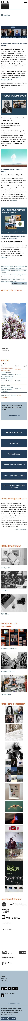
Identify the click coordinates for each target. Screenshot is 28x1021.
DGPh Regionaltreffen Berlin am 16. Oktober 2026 (7, 381)
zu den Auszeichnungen (21, 529)
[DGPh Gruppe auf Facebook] (2, 997)
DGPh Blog (5, 614)
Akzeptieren (4, 1018)
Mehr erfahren (12, 68)
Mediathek (4, 591)
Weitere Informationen (7, 1014)
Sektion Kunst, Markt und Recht (14, 476)
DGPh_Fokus (5, 568)
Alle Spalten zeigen (6, 364)
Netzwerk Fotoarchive (9, 648)
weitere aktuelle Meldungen (19, 283)
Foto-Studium (6, 694)
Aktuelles (5, 15)
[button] (25, 2)
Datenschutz (4, 981)
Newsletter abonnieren (14, 415)
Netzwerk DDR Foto (8, 671)
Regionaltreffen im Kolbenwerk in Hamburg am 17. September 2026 (7, 374)
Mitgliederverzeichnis (14, 432)
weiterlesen (14, 200)
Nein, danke (12, 1018)
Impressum (4, 978)
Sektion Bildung (14, 454)
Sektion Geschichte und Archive (14, 465)
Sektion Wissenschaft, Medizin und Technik (14, 486)
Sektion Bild (14, 443)
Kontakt (3, 976)
